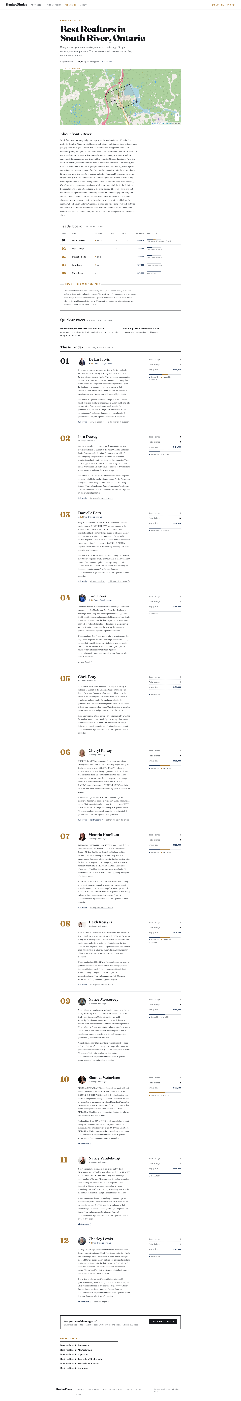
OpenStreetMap (166, 123)
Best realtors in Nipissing (74, 1354)
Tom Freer (77, 265)
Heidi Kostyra (100, 922)
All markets (94, 1389)
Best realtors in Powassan (74, 1345)
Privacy (140, 1389)
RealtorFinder (16, 4)
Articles (129, 1389)
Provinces (37, 5)
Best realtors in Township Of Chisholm (81, 1358)
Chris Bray (77, 273)
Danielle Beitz (79, 256)
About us (80, 1389)
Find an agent (54, 5)
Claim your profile (163, 1321)
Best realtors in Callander (74, 1368)
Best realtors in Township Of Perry (79, 1363)
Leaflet (155, 123)
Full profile (82, 422)
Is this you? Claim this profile (119, 422)
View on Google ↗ (97, 422)
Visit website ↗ (96, 820)
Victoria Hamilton (104, 834)
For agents (70, 5)
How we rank (107, 62)
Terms (79, 1394)
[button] (177, 115)
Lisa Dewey (78, 248)
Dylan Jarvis (78, 240)
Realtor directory (112, 1389)
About (83, 5)
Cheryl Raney (100, 750)
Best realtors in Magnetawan (76, 1349)
